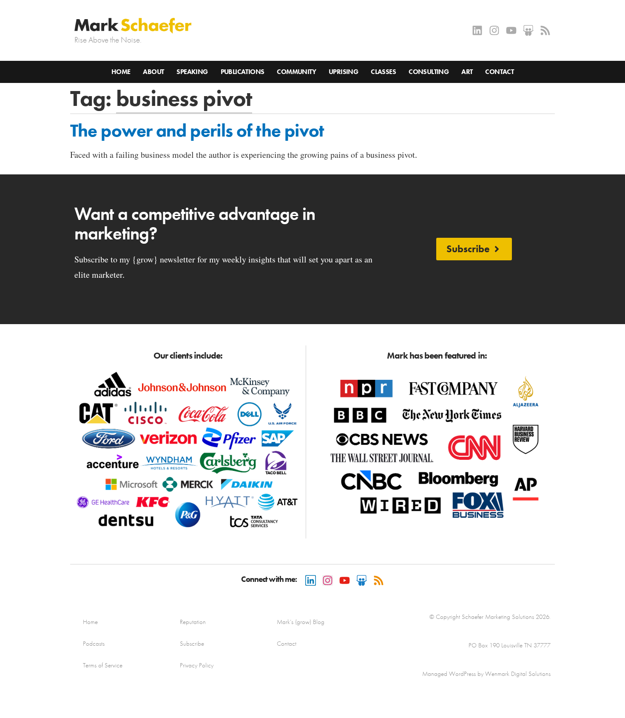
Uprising (343, 71)
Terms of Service (102, 665)
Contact (499, 71)
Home (121, 71)
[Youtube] (511, 30)
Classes (383, 71)
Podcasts (94, 643)
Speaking (191, 71)
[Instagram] (494, 30)
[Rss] (545, 30)
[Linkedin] (477, 30)
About (153, 71)
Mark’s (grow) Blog (300, 622)
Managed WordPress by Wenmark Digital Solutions (486, 674)
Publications (242, 71)
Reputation (193, 622)
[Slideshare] (528, 30)
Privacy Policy (196, 665)
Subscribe (192, 643)
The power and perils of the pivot (197, 130)
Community (296, 71)
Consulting (429, 71)
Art (466, 71)
